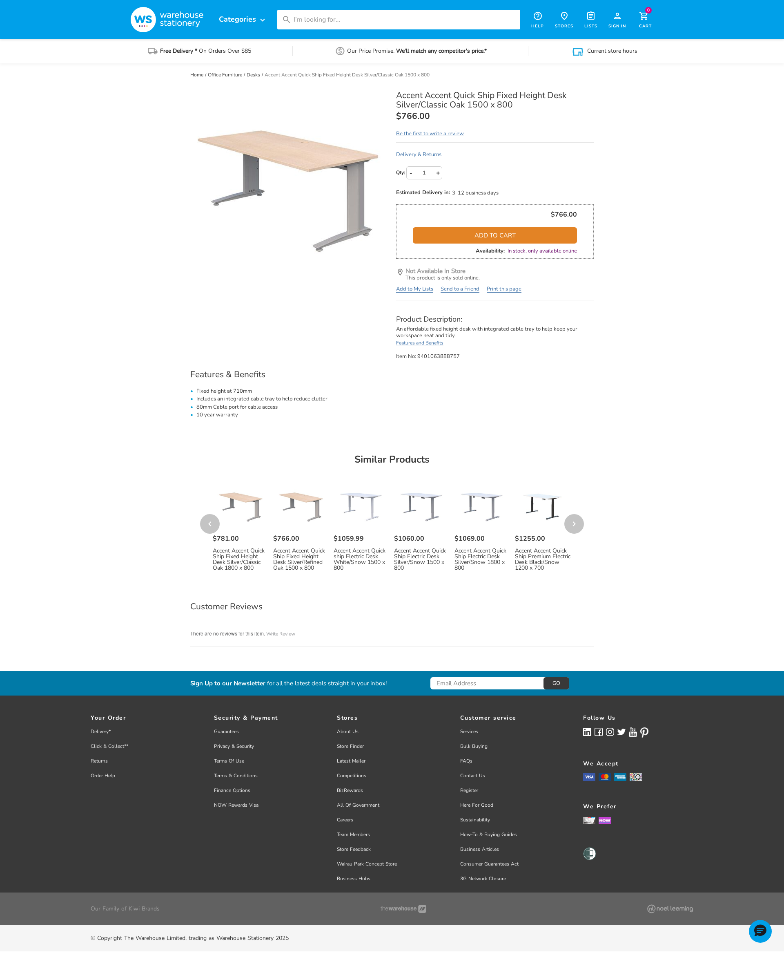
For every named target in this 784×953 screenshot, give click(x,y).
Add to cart (495, 235)
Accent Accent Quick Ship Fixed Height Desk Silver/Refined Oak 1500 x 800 (299, 559)
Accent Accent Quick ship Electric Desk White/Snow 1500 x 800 (359, 559)
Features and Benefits (419, 343)
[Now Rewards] (605, 820)
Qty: (400, 172)
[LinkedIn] (587, 731)
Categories (243, 19)
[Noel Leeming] (670, 908)
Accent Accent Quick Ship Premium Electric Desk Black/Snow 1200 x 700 (542, 559)
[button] (760, 931)
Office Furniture (225, 75)
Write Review (280, 634)
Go (556, 683)
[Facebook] (599, 731)
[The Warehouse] (403, 908)
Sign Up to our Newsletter (227, 683)
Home (197, 75)
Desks (254, 75)
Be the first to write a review (430, 133)
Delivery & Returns (418, 154)
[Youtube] (633, 732)
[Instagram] (610, 731)
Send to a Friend (460, 289)
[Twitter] (621, 731)
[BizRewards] (589, 820)
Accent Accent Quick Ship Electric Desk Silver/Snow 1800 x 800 (480, 559)
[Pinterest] (644, 732)
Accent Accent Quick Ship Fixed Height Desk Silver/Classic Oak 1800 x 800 (239, 559)
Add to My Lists (414, 289)
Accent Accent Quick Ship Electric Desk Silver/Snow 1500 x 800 (420, 559)
